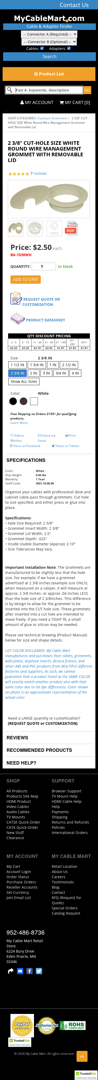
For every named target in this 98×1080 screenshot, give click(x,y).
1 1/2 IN (17, 364)
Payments (60, 811)
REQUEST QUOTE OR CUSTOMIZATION (41, 302)
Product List (51, 74)
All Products (17, 790)
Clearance (15, 837)
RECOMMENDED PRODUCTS (38, 750)
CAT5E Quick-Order (23, 822)
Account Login (19, 871)
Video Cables (18, 806)
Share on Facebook (26, 446)
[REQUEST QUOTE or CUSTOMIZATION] (43, 723)
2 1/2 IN (69, 364)
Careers (58, 876)
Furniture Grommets (52, 118)
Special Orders (65, 908)
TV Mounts (16, 816)
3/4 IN (61, 373)
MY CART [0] (77, 102)
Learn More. (19, 423)
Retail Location (64, 866)
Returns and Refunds (70, 822)
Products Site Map (22, 796)
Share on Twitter (67, 446)
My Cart (13, 866)
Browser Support (66, 790)
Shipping (59, 816)
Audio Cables (18, 811)
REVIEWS (16, 737)
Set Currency (18, 892)
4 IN (75, 373)
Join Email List (19, 897)
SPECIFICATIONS (25, 460)
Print (72, 435)
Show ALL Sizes (24, 381)
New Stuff (15, 832)
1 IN (52, 364)
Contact (58, 892)
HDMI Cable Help (67, 801)
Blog (55, 887)
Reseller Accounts (22, 887)
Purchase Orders (21, 881)
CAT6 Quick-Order (22, 827)
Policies (58, 827)
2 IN (33, 373)
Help (56, 806)
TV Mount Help (65, 796)
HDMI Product (19, 801)
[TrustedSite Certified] (86, 1075)
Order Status (18, 876)
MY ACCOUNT (38, 102)
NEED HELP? (20, 762)
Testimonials (63, 881)
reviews (39, 173)
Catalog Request (66, 913)
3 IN (46, 373)
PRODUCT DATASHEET (45, 320)
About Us (60, 871)
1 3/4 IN (37, 364)
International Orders (70, 832)
